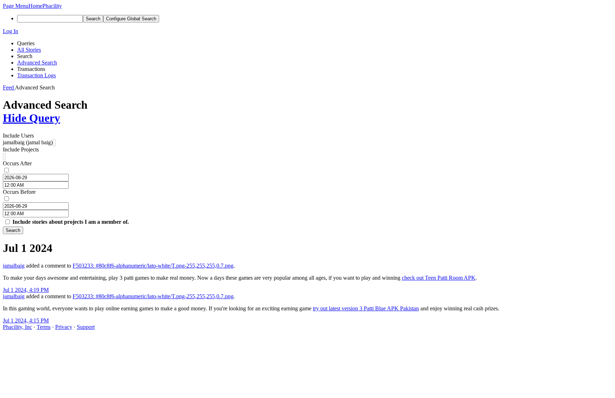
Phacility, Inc (17, 327)
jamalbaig (14, 266)
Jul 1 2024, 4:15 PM (26, 320)
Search (13, 230)
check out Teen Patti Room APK (438, 278)
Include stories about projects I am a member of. (70, 222)
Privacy (63, 327)
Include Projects (21, 149)
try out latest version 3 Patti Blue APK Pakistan (366, 308)
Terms (44, 327)
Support (86, 327)
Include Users (18, 136)
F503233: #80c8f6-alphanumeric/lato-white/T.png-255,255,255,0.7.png (153, 266)
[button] (15, 6)
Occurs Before (19, 192)
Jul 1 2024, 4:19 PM (26, 290)
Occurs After (17, 163)
